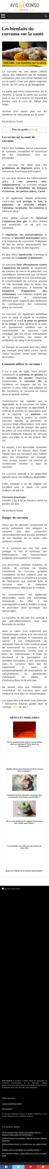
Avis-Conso (6, 23)
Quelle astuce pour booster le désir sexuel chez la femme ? (24, 770)
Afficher (32, 129)
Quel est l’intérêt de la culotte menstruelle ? (24, 871)
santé (15, 707)
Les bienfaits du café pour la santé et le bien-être (24, 847)
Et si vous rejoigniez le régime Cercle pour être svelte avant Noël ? (24, 822)
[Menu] (3, 16)
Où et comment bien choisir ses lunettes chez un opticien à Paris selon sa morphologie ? (24, 744)
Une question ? (7, 1109)
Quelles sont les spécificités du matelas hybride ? (21, 1150)
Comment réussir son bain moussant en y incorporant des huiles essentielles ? (24, 796)
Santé (13, 23)
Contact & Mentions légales (12, 1104)
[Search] (46, 16)
